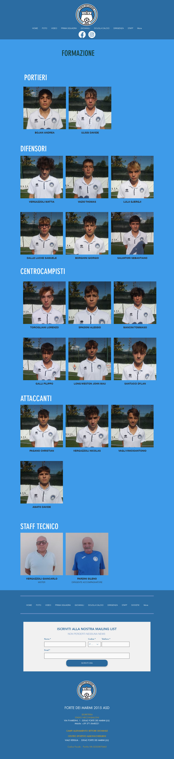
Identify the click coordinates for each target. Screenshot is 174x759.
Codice (91, 639)
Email (46, 650)
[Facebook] (82, 34)
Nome (46, 639)
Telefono (105, 639)
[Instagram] (91, 34)
